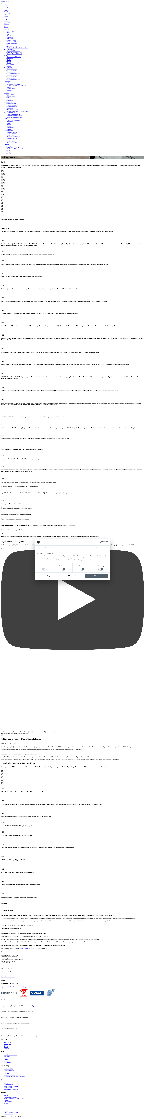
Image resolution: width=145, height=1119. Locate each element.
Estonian (6, 24)
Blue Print (10, 37)
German (6, 5)
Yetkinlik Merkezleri (9, 49)
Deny (48, 576)
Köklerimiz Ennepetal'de (13, 84)
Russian (6, 10)
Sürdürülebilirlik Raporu (13, 73)
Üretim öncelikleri (12, 42)
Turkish (6, 11)
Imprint (6, 1083)
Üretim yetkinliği (11, 40)
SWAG (9, 35)
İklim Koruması (11, 70)
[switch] (63, 569)
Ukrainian (6, 18)
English (6, 7)
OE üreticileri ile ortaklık (13, 46)
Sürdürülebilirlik (8, 67)
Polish (5, 19)
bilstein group (11, 32)
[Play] (1, 548)
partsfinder (10, 58)
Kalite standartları (12, 43)
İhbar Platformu (8, 1087)
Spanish (6, 16)
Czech (5, 25)
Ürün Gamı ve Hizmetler (14, 57)
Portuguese (7, 13)
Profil (5, 55)
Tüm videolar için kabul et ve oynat (19, 733)
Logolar (9, 90)
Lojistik (9, 63)
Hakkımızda (7, 81)
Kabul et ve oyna (5, 733)
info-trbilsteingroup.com (8, 977)
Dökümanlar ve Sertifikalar (11, 1089)
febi (8, 34)
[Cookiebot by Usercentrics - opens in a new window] (101, 542)
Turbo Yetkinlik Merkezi (13, 51)
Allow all (96, 576)
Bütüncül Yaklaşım (12, 69)
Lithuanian (7, 22)
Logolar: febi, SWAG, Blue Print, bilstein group (13, 987)
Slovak (6, 27)
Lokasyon (10, 45)
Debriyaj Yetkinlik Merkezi (14, 52)
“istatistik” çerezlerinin (26, 948)
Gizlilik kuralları (8, 1084)
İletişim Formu (11, 88)
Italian (5, 15)
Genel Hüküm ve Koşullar (11, 1086)
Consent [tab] (47, 548)
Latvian (6, 21)
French (6, 8)
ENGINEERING (8, 38)
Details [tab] (72, 548)
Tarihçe (9, 82)
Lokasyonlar (10, 64)
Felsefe (9, 87)
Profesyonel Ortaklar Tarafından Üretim (17, 48)
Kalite (9, 60)
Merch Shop (10, 31)
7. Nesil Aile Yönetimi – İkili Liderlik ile (18, 85)
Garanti (9, 61)
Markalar (6, 29)
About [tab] (98, 548)
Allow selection (72, 576)
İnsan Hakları (11, 72)
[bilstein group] (5, 1)
